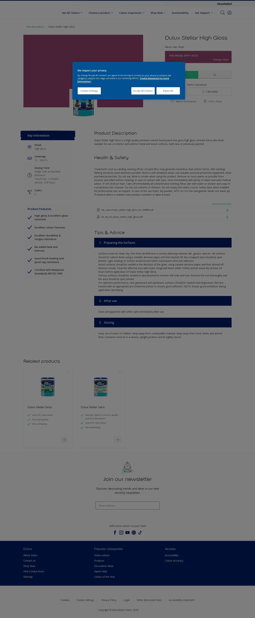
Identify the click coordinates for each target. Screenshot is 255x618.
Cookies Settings (89, 90)
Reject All (168, 90)
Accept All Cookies (143, 90)
